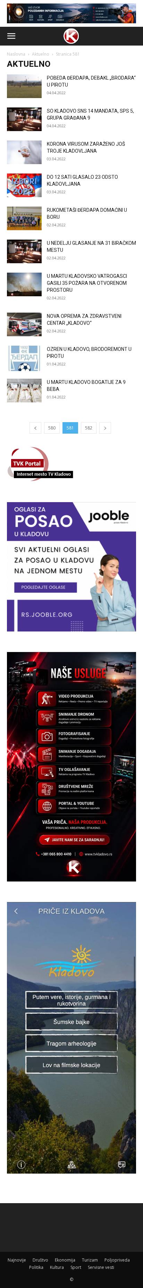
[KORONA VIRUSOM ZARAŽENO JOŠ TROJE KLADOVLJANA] (24, 152)
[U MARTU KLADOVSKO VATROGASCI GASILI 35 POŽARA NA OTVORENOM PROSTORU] (24, 285)
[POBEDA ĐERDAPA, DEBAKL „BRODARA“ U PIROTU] (24, 86)
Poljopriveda (117, 1260)
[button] (11, 36)
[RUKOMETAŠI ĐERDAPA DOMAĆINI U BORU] (24, 219)
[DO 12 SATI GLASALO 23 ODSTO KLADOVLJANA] (24, 186)
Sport (75, 1267)
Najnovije (17, 1260)
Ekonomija (65, 1260)
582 (88, 428)
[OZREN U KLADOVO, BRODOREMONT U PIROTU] (24, 358)
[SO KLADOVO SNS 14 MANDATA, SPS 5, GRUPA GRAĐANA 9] (24, 119)
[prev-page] (35, 428)
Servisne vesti (101, 1267)
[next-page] (105, 428)
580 (52, 428)
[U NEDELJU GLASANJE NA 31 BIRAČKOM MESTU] (24, 252)
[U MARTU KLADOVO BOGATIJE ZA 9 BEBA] (24, 391)
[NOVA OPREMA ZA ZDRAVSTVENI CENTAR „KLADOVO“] (24, 325)
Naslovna (16, 54)
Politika (36, 1267)
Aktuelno (40, 54)
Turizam (90, 1260)
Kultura (57, 1267)
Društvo (40, 1260)
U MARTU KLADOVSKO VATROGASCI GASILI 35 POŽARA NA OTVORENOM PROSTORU (87, 283)
